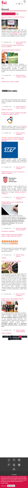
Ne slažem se (11, 485)
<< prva (5, 336)
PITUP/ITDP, (4, 45)
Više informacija (4, 483)
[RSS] (17, 13)
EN (22, 4)
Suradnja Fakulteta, (20, 331)
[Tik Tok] (9, 464)
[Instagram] (19, 459)
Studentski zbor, (20, 45)
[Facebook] (9, 459)
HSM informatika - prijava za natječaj (10, 81)
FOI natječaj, (23, 228)
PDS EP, (20, 43)
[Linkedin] (14, 468)
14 (25, 336)
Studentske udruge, (12, 45)
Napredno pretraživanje (8, 14)
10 (14, 336)
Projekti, (22, 255)
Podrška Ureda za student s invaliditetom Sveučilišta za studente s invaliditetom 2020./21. (13, 113)
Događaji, (22, 330)
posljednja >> (17, 339)
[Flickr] (19, 464)
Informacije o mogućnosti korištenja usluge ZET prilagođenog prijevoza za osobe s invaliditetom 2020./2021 (12, 139)
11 (17, 336)
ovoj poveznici (23, 126)
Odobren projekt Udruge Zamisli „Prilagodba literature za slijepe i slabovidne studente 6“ (11, 235)
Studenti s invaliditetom (6, 46)
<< (9, 336)
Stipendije (9, 109)
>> (12, 339)
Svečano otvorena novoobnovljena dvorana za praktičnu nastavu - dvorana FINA (12, 299)
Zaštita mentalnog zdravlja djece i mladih (11, 261)
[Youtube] (14, 464)
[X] (14, 459)
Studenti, (18, 42)
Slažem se (3, 486)
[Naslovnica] (3, 2)
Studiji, (22, 42)
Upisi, (17, 229)
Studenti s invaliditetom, (20, 76)
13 (23, 336)
